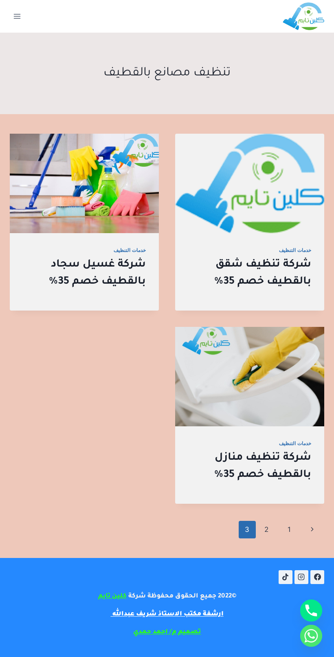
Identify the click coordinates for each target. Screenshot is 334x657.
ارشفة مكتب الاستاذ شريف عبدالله (167, 614)
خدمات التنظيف (295, 250)
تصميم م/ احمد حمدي (167, 632)
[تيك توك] (285, 577)
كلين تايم (112, 596)
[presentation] (249, 183)
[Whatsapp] (311, 636)
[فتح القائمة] (17, 16)
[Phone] (311, 611)
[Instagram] (301, 577)
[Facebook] (317, 577)
